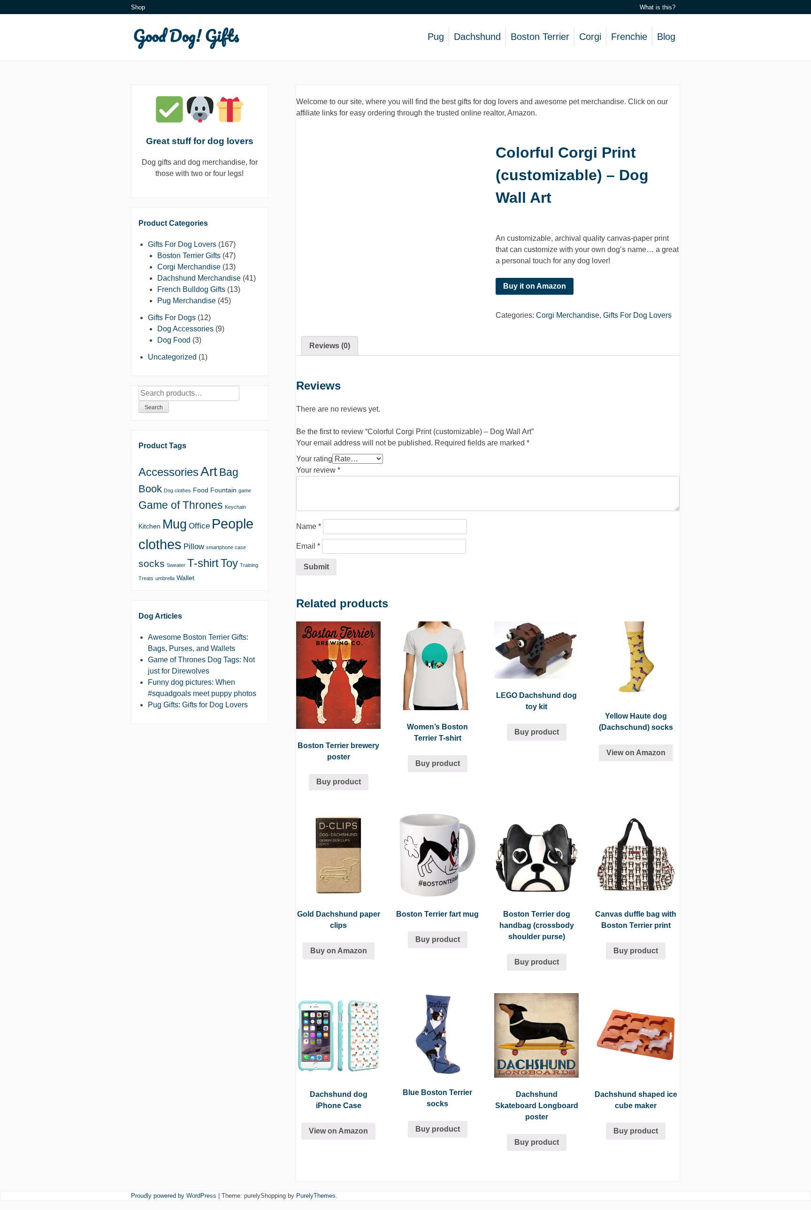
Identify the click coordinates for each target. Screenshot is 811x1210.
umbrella (165, 578)
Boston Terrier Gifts (189, 256)
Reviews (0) (329, 346)
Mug (174, 524)
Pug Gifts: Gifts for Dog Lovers (198, 705)
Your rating (314, 459)
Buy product (338, 782)
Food (200, 490)
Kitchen (149, 526)
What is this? (657, 7)
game (244, 490)
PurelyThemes (316, 1195)
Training (249, 565)
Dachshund (477, 36)
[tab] (329, 346)
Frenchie (629, 36)
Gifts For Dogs (172, 318)
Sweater (176, 565)
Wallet (185, 578)
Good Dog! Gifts (186, 35)
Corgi (590, 36)
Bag (228, 472)
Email (308, 546)
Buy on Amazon (338, 951)
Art (208, 471)
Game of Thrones (180, 505)
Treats (145, 578)
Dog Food (174, 340)
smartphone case (226, 547)
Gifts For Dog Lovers (637, 315)
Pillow (194, 546)
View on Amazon (636, 753)
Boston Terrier (540, 36)
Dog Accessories (185, 329)
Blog (666, 36)
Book (150, 489)
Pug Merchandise (186, 301)
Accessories (168, 472)
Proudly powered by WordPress (173, 1195)
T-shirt (203, 563)
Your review (318, 470)
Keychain (235, 507)
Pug (436, 36)
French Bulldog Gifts (191, 289)
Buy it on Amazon (534, 286)
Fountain (223, 490)
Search (154, 407)
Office (199, 525)
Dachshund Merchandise (199, 278)
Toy (229, 563)
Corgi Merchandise (567, 315)
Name (308, 526)
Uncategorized (172, 357)
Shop (138, 7)
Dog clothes (177, 490)
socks (151, 563)
